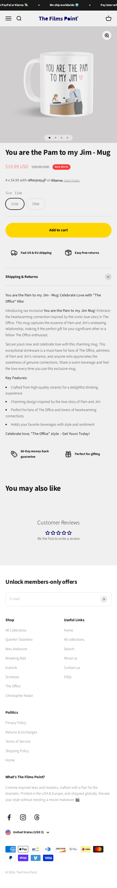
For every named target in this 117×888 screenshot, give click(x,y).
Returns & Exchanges (21, 732)
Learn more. (72, 180)
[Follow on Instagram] (23, 817)
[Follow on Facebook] (9, 817)
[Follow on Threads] (37, 817)
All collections (74, 639)
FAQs (68, 677)
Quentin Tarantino (18, 639)
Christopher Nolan (19, 695)
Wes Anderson (16, 649)
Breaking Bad (15, 658)
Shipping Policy (17, 751)
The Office (13, 686)
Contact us (72, 668)
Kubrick (11, 668)
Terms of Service (17, 741)
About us (70, 658)
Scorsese (12, 677)
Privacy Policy (15, 723)
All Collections (15, 630)
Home (68, 630)
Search (69, 649)
